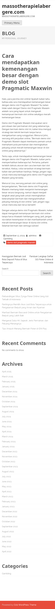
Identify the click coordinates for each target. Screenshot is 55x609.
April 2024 (7, 431)
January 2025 (8, 386)
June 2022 (7, 541)
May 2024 (6, 426)
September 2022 (10, 526)
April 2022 (6, 551)
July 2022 (6, 536)
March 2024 (7, 436)
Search (5, 268)
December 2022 (9, 511)
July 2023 (6, 476)
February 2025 (8, 381)
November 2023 (9, 456)
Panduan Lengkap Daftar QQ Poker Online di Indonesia (41, 259)
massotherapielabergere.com (26, 9)
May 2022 (6, 546)
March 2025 (7, 376)
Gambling (8, 238)
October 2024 (8, 401)
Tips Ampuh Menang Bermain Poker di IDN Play (24, 328)
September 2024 (10, 406)
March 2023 (7, 496)
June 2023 (7, 481)
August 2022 (8, 531)
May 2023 (6, 486)
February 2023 (8, 501)
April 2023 (6, 491)
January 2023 (8, 506)
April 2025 (6, 371)
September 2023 (10, 466)
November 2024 (9, 396)
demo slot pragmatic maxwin (21, 242)
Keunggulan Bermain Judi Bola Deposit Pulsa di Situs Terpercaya (14, 259)
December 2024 (9, 391)
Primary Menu (12, 23)
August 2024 (8, 411)
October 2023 (8, 461)
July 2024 (6, 416)
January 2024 (8, 446)
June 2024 (7, 421)
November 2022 (9, 516)
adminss (33, 235)
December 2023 (9, 451)
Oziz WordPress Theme (25, 605)
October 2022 (8, 521)
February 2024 (9, 441)
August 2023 (8, 471)
